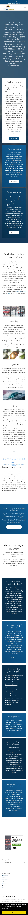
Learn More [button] (5, 908)
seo (9, 293)
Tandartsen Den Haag (11, 685)
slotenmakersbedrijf (10, 696)
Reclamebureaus (21, 291)
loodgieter (17, 653)
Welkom (4, 887)
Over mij (11, 1)
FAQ (7, 1)
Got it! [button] (14, 912)
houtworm (8, 703)
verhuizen (9, 611)
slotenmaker (11, 683)
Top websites (18, 1)
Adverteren (5, 875)
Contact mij (5, 879)
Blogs (3, 877)
